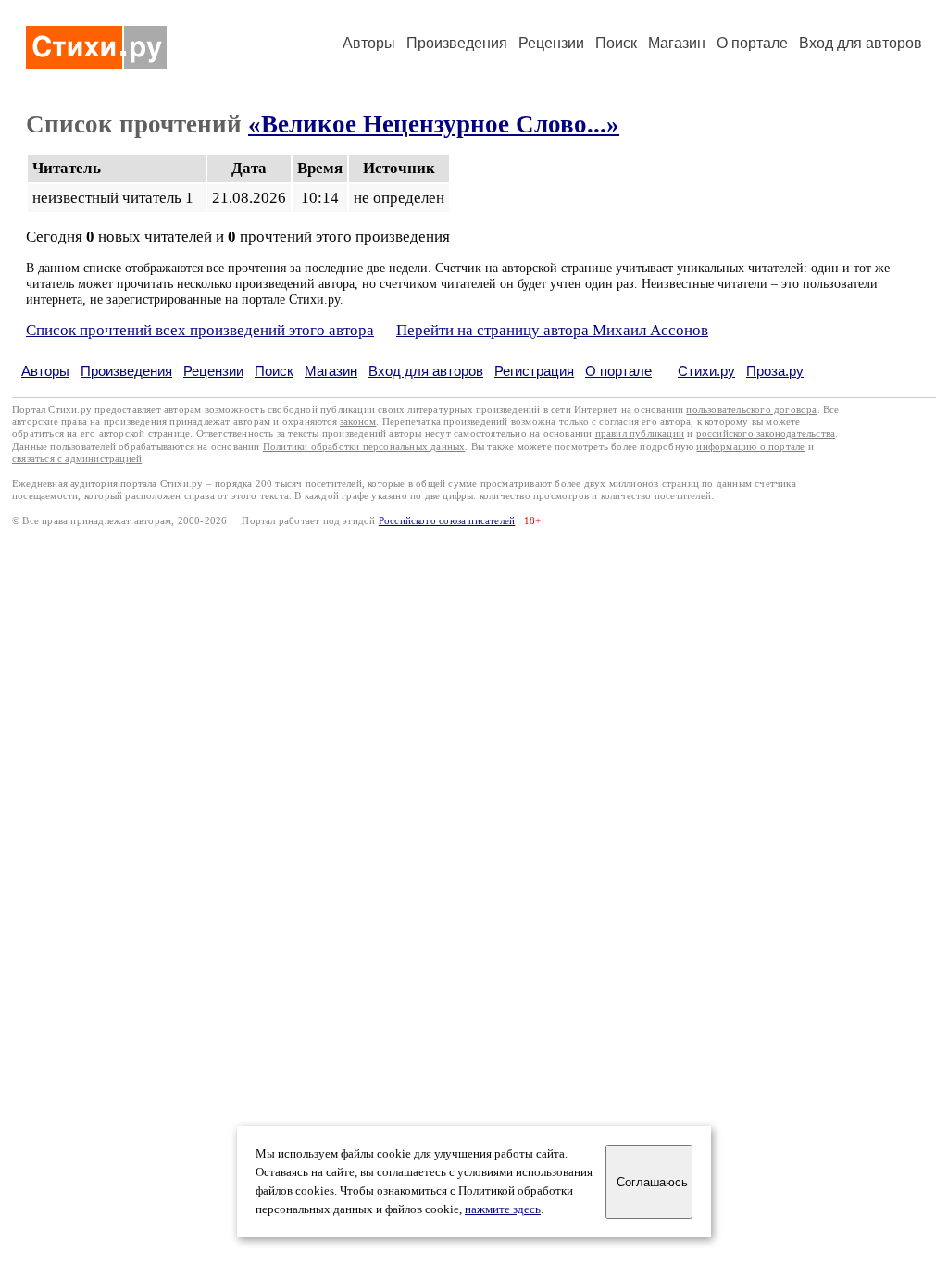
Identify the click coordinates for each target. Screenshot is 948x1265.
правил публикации (639, 434)
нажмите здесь (503, 1209)
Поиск (616, 43)
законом (358, 422)
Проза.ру (775, 371)
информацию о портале (750, 447)
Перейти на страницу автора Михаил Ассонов (552, 330)
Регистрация (534, 371)
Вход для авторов (860, 43)
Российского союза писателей (447, 521)
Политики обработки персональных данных (364, 447)
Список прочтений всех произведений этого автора (200, 330)
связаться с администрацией (77, 459)
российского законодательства (766, 434)
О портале (618, 371)
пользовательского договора (751, 410)
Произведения (456, 43)
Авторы (369, 43)
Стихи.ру (706, 371)
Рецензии (551, 43)
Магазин (676, 43)
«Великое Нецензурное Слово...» (433, 124)
